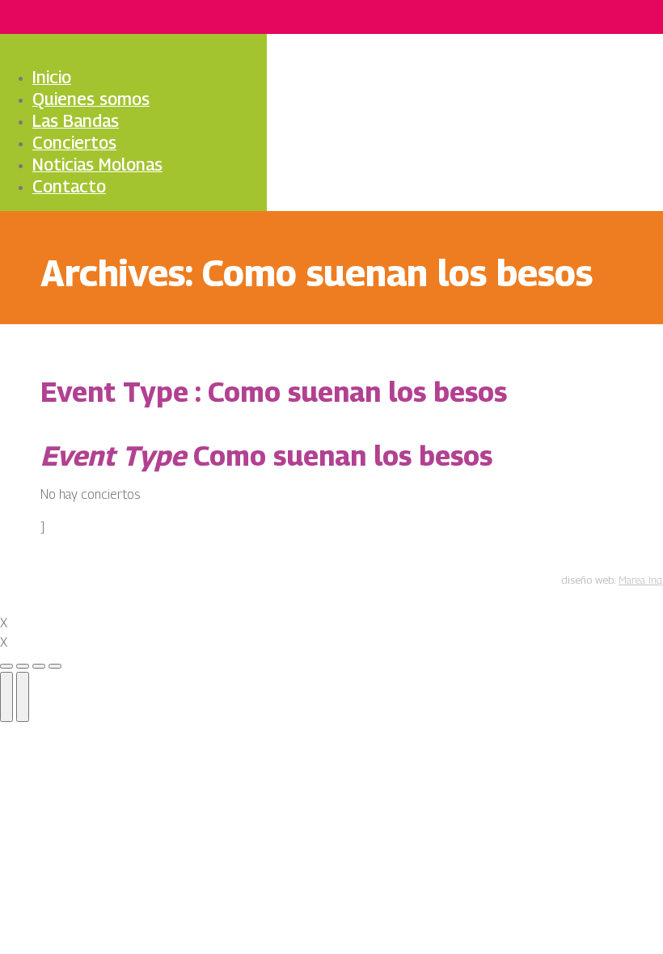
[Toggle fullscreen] (38, 666)
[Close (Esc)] (6, 666)
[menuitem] (61, 78)
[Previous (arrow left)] (6, 697)
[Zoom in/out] (55, 666)
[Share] (22, 666)
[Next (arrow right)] (22, 697)
